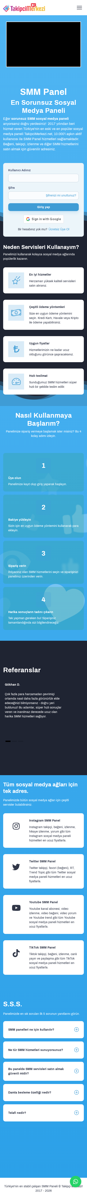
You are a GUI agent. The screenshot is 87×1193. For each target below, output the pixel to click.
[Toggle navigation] (79, 8)
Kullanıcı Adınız (19, 170)
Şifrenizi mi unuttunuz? (61, 195)
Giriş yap (43, 207)
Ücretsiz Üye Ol (59, 229)
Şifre (11, 187)
